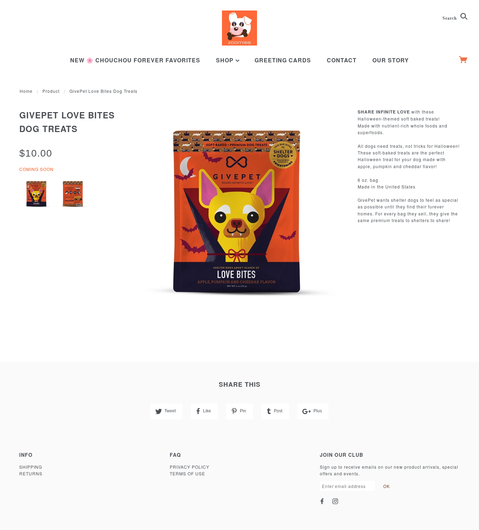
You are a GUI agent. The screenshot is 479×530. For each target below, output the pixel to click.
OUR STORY (390, 60)
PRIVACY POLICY (189, 467)
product (51, 91)
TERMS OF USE (187, 473)
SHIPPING (30, 467)
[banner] (239, 28)
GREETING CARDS (283, 60)
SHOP (225, 60)
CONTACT (342, 60)
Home (26, 91)
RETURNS (30, 473)
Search (450, 18)
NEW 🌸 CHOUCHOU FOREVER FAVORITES (135, 60)
